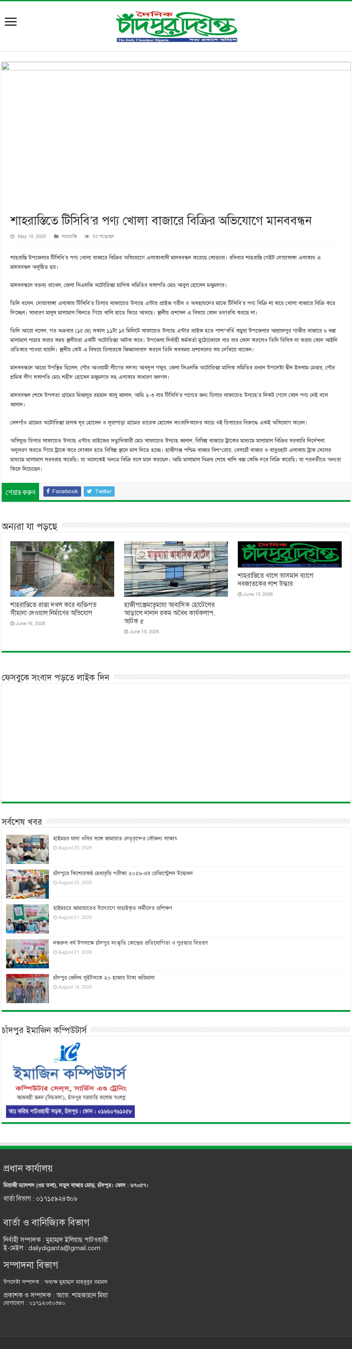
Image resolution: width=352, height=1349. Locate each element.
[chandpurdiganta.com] (176, 24)
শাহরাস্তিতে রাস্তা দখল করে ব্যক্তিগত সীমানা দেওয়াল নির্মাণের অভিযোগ (53, 609)
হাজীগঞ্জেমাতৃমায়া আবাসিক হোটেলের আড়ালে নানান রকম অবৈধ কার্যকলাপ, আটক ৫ (169, 613)
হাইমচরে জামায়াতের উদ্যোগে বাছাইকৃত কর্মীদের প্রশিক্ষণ (112, 908)
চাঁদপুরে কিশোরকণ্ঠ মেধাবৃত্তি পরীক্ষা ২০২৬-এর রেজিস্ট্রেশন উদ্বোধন (123, 873)
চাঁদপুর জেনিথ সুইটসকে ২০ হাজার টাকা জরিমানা (104, 977)
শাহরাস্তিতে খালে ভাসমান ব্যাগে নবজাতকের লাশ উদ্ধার (275, 580)
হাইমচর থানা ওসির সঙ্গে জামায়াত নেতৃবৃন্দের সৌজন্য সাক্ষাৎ (115, 838)
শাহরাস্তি (69, 236)
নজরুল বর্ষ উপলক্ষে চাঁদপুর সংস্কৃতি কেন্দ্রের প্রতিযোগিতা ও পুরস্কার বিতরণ (130, 943)
